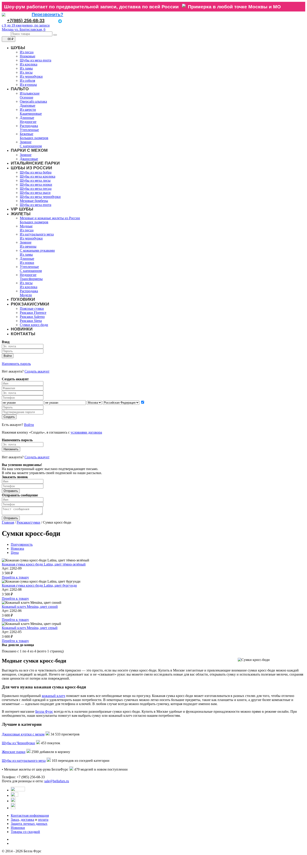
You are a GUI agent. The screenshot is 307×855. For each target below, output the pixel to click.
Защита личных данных (29, 824)
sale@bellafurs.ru (56, 781)
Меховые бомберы (34, 201)
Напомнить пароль (16, 364)
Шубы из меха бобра (35, 172)
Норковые (27, 56)
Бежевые (26, 134)
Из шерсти (28, 109)
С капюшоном (31, 146)
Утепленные (29, 130)
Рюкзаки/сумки (28, 522)
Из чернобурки (31, 76)
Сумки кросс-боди (34, 325)
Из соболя (27, 80)
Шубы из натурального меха (24, 760)
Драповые (27, 105)
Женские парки (13, 752)
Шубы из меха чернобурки (40, 197)
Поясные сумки (32, 308)
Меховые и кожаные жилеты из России (50, 218)
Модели (26, 295)
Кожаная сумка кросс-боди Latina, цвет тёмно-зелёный (44, 564)
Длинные (27, 118)
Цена (15, 552)
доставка (27, 819)
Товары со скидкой (25, 832)
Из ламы (26, 68)
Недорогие (28, 122)
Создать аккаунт (36, 371)
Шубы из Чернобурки (18, 743)
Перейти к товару (15, 577)
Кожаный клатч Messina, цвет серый (30, 628)
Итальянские (30, 93)
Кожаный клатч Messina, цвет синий (30, 606)
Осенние (26, 97)
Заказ (15, 819)
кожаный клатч (53, 696)
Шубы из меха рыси (35, 193)
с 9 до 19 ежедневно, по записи (26, 25)
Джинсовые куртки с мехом (23, 734)
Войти (29, 425)
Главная (8, 522)
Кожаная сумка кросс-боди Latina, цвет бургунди (39, 585)
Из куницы (28, 84)
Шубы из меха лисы (35, 180)
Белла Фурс (44, 711)
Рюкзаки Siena (31, 321)
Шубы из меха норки (36, 184)
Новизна (17, 548)
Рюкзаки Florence (33, 312)
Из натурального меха (37, 234)
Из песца (26, 52)
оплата (43, 819)
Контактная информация (30, 815)
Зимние (25, 142)
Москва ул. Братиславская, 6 (23, 29)
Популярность (22, 544)
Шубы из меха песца (35, 188)
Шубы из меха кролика (37, 176)
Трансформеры (31, 279)
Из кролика (28, 64)
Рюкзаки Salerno (32, 317)
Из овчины (28, 246)
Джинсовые (29, 159)
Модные (26, 226)
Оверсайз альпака (33, 101)
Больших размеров (34, 138)
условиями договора (86, 432)
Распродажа (29, 126)
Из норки (27, 263)
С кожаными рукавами (37, 250)
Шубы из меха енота (35, 60)
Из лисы (26, 72)
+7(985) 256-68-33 (25, 20)
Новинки (18, 828)
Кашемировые (31, 113)
